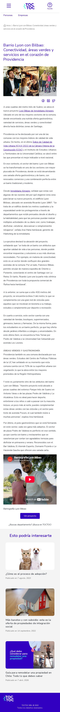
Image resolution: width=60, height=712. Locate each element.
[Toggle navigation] (9, 6)
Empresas (23, 15)
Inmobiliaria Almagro (20, 191)
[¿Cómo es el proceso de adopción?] (30, 561)
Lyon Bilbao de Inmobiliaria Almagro (36, 110)
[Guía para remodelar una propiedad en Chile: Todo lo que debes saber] (30, 662)
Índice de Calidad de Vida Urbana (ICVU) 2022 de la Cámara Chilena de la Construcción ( (28, 145)
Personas (8, 15)
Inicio (9, 25)
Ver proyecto (30, 515)
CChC (19, 149)
